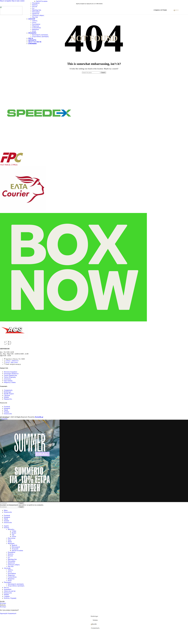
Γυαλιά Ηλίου (36, 28)
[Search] (169, 10)
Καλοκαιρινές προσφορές (40, 35)
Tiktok (6, 410)
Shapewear (35, 26)
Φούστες (35, 5)
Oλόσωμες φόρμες (38, 15)
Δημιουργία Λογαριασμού (8, 613)
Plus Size (35, 17)
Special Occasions (41, 1)
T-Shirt (14, 531)
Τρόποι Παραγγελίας (10, 375)
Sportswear (35, 13)
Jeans (9, 540)
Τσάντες (34, 20)
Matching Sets (36, 10)
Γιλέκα (14, 536)
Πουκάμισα (35, 3)
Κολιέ (34, 31)
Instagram (7, 408)
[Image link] (8, 345)
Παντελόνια (11, 538)
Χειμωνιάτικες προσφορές (40, 36)
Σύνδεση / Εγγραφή (10, 598)
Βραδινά (14, 545)
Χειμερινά (15, 549)
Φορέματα (11, 543)
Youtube (6, 412)
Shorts (10, 542)
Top (13, 534)
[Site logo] (11, 14)
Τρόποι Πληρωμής (10, 377)
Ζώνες (34, 22)
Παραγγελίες (8, 399)
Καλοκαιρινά (16, 547)
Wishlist (6, 397)
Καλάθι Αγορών (9, 393)
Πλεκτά (34, 6)
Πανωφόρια (36, 12)
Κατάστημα (7, 392)
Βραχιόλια (35, 29)
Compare (7, 596)
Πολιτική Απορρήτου (10, 372)
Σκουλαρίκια (36, 24)
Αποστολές (7, 379)
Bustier (14, 533)
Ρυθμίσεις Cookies (10, 382)
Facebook (7, 406)
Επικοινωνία (8, 413)
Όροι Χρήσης (8, 380)
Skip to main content (18, 1)
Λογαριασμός (8, 390)
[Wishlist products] (171, 10)
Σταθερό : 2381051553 (12, 360)
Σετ (33, 8)
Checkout (7, 395)
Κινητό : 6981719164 (12, 362)
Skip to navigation (6, 1)
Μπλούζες (11, 529)
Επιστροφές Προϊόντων (11, 373)
